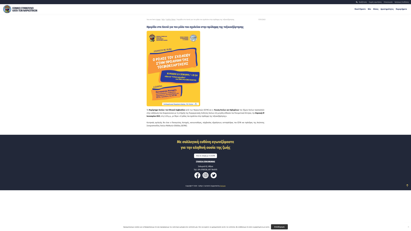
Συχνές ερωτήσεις (375, 2)
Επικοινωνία (388, 2)
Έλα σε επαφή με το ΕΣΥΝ (205, 156)
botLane (223, 186)
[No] (408, 227)
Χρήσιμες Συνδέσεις (402, 2)
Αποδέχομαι (279, 227)
